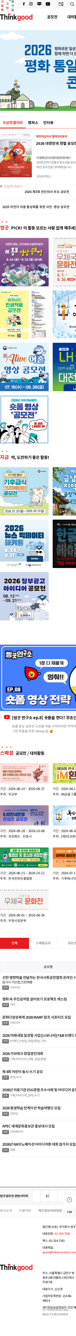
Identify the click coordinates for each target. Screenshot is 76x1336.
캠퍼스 (33, 123)
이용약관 (25, 1211)
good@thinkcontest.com (59, 1252)
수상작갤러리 (13, 123)
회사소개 (6, 1211)
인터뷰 (48, 123)
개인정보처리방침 (50, 1211)
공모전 (52, 17)
